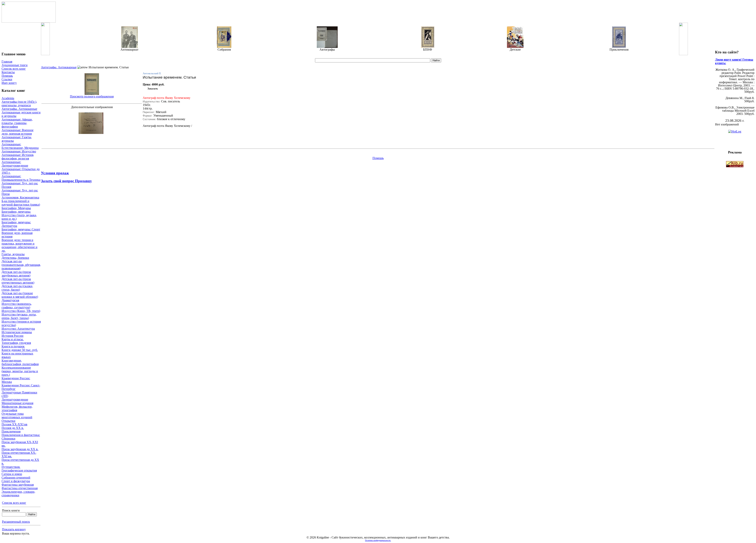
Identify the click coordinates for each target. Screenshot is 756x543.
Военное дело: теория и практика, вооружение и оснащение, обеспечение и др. (19, 245)
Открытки (8, 420)
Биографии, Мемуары (16, 208)
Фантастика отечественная (20, 488)
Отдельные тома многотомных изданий (17, 415)
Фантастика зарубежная (18, 484)
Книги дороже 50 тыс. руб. (20, 350)
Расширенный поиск (16, 521)
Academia (8, 98)
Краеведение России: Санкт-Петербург (21, 387)
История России (12, 335)
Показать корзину (14, 529)
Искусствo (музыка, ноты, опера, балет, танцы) (19, 316)
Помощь (7, 75)
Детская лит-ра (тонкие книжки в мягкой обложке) (20, 294)
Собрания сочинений (16, 477)
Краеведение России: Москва (16, 380)
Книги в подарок (13, 346)
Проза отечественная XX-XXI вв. (19, 454)
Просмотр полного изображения (92, 96)
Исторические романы (17, 332)
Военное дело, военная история (17, 234)
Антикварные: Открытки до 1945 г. (21, 170)
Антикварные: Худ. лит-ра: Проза (20, 192)
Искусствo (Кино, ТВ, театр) (21, 311)
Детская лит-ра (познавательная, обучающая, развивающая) (21, 265)
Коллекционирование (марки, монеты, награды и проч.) (20, 371)
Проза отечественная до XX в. (20, 461)
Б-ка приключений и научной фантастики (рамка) (21, 202)
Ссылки (7, 79)
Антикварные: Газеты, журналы (17, 139)
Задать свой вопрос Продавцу (66, 181)
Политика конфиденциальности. (378, 540)
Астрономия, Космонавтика (20, 197)
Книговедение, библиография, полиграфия (20, 362)
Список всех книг (14, 68)
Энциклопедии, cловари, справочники (18, 493)
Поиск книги (11, 510)
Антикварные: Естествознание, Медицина (20, 146)
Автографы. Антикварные (19, 108)
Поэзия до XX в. (13, 428)
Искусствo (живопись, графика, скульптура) (17, 305)
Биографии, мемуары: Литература (16, 224)
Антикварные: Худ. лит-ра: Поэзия (20, 185)
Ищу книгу (9, 82)
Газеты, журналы (13, 254)
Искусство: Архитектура (18, 328)
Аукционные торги (15, 65)
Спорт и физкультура (16, 481)
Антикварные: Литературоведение (15, 163)
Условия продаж (55, 173)
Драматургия (10, 300)
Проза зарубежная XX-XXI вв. (20, 443)
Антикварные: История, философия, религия (18, 156)
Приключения (11, 431)
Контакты (8, 72)
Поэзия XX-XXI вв (14, 424)
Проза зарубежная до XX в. (20, 449)
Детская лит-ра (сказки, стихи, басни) (17, 287)
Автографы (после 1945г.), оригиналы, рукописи (19, 103)
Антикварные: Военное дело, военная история (17, 131)
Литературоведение (15, 399)
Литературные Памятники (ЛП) (19, 394)
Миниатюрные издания (17, 403)
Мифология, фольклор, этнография (17, 408)
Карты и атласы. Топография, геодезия (16, 341)
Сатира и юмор (12, 474)
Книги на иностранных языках (17, 355)
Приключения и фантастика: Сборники (21, 436)
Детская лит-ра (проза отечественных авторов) (18, 280)
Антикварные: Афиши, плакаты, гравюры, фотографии (17, 123)
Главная (7, 61)
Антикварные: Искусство (19, 151)
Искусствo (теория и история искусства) (21, 323)
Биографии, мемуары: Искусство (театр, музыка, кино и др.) (19, 215)
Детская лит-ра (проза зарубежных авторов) (16, 273)
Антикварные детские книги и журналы (21, 114)
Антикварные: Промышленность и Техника (21, 178)
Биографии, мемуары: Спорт (21, 229)
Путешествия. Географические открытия (19, 468)
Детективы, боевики (15, 257)
